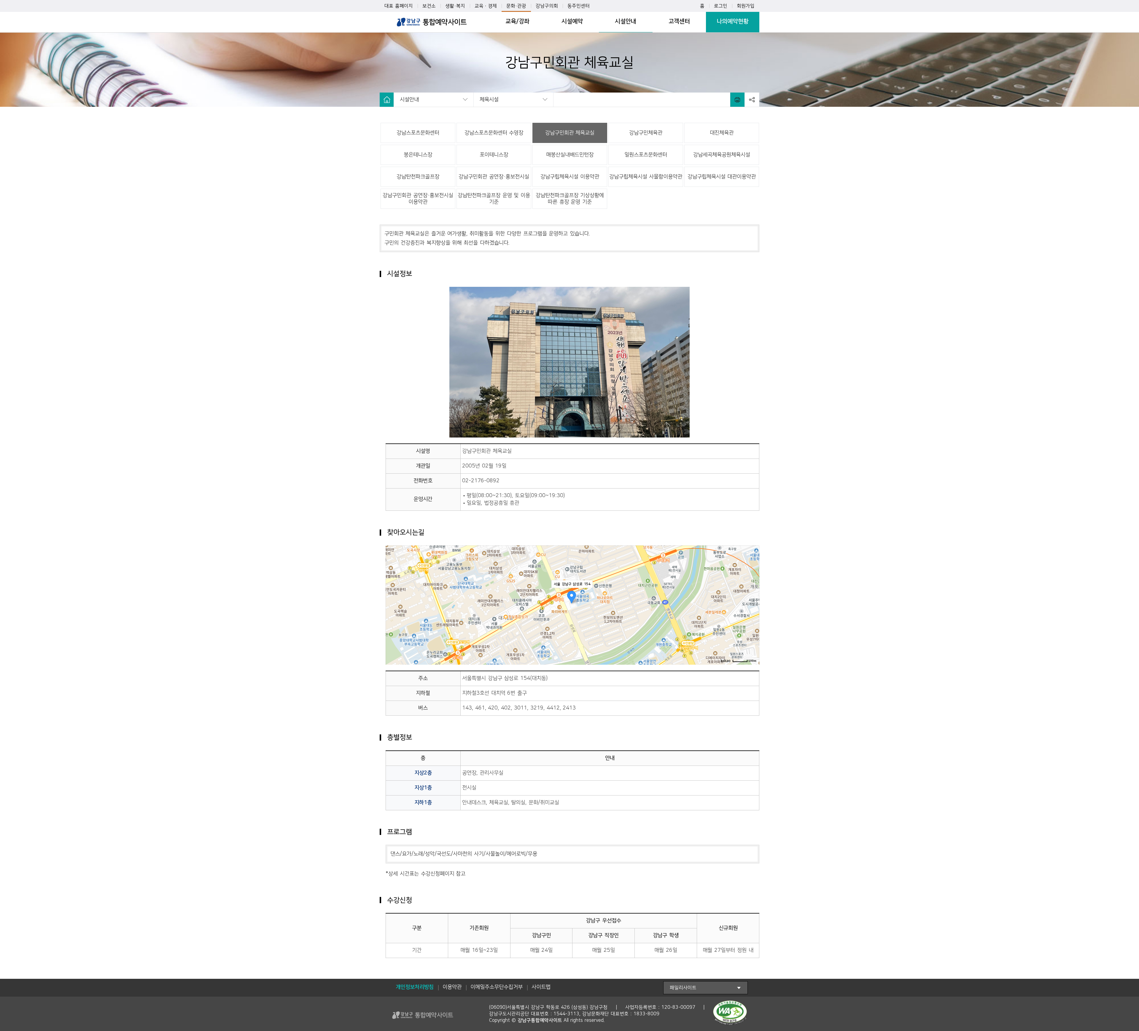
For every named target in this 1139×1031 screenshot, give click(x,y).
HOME (387, 100)
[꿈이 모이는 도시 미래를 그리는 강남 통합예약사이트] (431, 22)
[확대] (752, 594)
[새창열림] (730, 1014)
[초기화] (752, 611)
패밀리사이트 (683, 987)
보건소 (429, 6)
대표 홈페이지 (398, 6)
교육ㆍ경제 (486, 6)
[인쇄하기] (737, 100)
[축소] (752, 602)
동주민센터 (578, 6)
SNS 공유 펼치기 (752, 100)
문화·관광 (516, 6)
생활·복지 (455, 6)
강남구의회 (547, 6)
